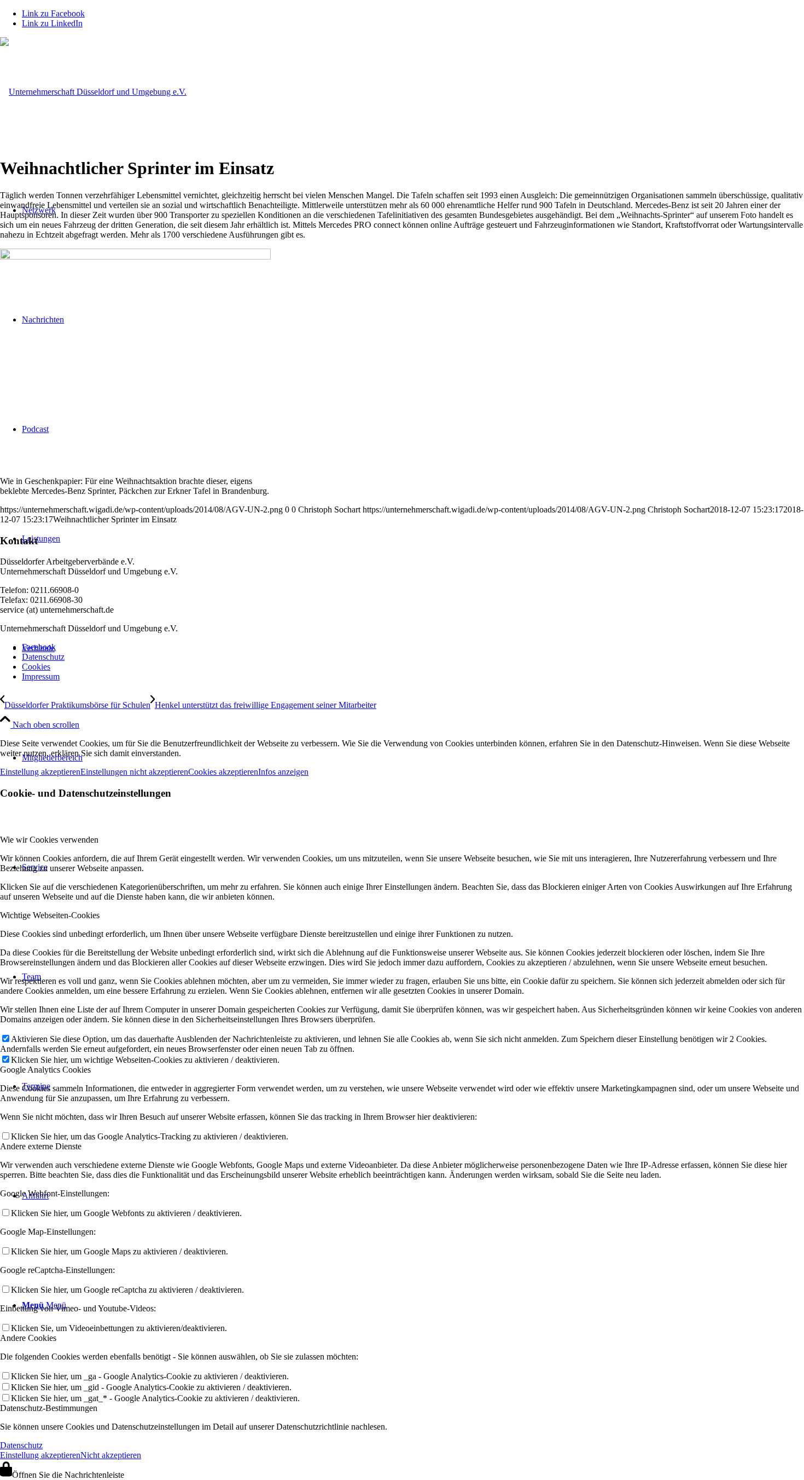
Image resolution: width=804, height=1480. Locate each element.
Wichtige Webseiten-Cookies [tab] (50, 915)
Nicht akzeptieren (110, 1455)
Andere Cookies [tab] (28, 1338)
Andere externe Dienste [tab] (40, 1146)
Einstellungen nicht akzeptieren (134, 771)
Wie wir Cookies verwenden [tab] (49, 839)
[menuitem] (413, 647)
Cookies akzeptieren (223, 771)
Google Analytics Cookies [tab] (45, 1069)
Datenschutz (21, 1445)
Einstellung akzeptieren (40, 771)
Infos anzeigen (283, 771)
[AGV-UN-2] (93, 91)
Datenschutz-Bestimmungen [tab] (48, 1408)
